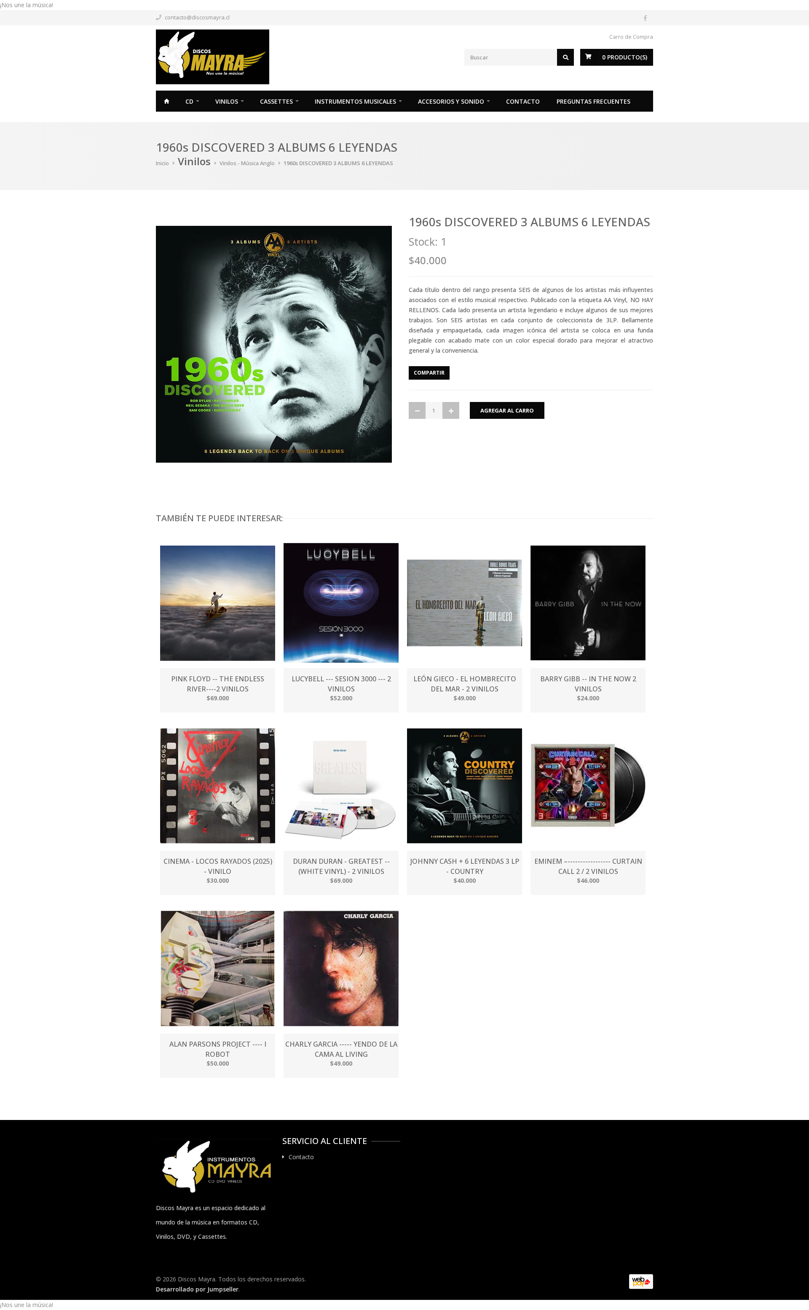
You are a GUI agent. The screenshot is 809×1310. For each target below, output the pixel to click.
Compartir (429, 372)
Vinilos (226, 101)
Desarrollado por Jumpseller (197, 1289)
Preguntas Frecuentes (593, 101)
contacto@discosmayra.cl (197, 17)
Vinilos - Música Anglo (247, 163)
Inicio (166, 101)
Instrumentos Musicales (355, 101)
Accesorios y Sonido (451, 101)
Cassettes (276, 101)
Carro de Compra (631, 36)
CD (189, 101)
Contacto (523, 101)
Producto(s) (624, 57)
